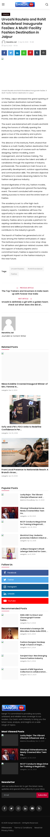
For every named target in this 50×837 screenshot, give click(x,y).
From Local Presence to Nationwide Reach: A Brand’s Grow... (25, 471)
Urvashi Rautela (17, 269)
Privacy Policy (8, 830)
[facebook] (4, 808)
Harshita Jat (8, 332)
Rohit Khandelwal (35, 269)
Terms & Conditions (23, 827)
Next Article (23, 299)
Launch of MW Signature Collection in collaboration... (33, 670)
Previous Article (27, 288)
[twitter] (11, 808)
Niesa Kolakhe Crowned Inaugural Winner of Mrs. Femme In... (25, 385)
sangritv (5, 390)
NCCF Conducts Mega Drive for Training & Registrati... (33, 523)
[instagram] (18, 808)
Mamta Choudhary (27, 500)
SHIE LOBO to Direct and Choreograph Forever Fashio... (31, 617)
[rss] (39, 808)
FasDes (14, 274)
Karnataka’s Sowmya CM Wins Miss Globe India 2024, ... (34, 629)
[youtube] (32, 808)
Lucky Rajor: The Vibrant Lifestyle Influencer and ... (32, 495)
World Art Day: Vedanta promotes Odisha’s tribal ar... (34, 536)
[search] (47, 4)
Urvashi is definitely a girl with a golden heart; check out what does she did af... (25, 303)
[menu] (3, 4)
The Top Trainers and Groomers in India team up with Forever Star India (25, 292)
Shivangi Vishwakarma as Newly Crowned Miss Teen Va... (32, 511)
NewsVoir (38, 827)
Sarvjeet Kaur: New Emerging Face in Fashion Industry (33, 657)
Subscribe (42, 795)
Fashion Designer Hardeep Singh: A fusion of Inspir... (32, 643)
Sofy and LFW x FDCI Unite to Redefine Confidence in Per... (21, 428)
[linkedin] (25, 808)
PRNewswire (7, 827)
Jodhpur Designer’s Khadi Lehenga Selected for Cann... (33, 550)
